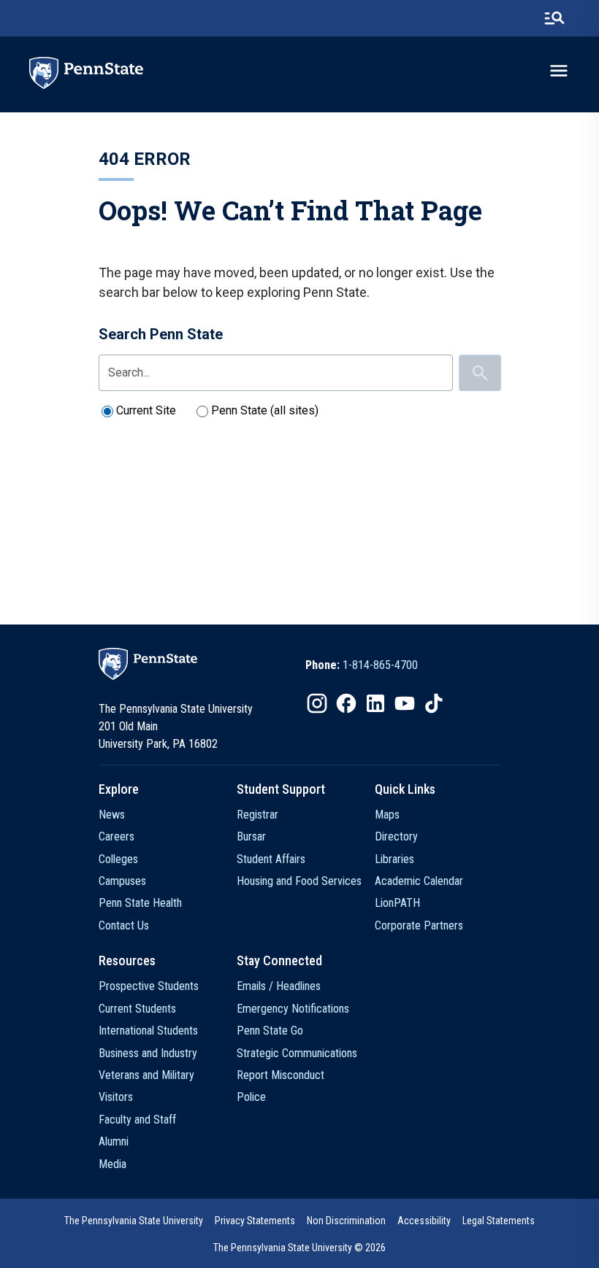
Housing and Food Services (299, 881)
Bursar (251, 836)
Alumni (114, 1141)
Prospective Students (149, 986)
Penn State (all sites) (264, 410)
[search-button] (554, 18)
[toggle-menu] (559, 71)
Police (251, 1097)
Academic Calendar (419, 881)
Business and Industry (148, 1053)
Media (112, 1164)
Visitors (116, 1097)
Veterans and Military (146, 1075)
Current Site (146, 410)
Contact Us (124, 925)
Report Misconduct (280, 1075)
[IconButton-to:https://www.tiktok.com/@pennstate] (434, 703)
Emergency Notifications (293, 1009)
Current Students (137, 1009)
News (112, 815)
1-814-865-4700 (380, 665)
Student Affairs (271, 859)
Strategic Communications (297, 1053)
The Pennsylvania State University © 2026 (299, 1247)
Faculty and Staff (137, 1119)
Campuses (122, 881)
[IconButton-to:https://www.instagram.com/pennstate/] (317, 703)
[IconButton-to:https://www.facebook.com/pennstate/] (346, 703)
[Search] (480, 373)
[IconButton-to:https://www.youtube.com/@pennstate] (404, 703)
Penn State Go (270, 1030)
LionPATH (397, 903)
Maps (387, 815)
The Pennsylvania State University (133, 1220)
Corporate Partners (419, 925)
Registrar (257, 815)
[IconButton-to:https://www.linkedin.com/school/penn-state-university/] (375, 703)
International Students (148, 1030)
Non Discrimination (346, 1220)
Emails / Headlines (279, 986)
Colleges (118, 859)
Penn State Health (140, 903)
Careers (116, 836)
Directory (396, 836)
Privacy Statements (255, 1220)
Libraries (394, 859)
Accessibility (424, 1220)
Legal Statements (498, 1220)
